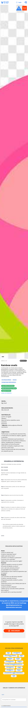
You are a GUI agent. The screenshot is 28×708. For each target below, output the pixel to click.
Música (19, 670)
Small (5, 403)
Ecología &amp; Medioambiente (9, 382)
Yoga (13, 676)
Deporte (20, 662)
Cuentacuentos (9, 662)
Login (19, 2)
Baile (21, 656)
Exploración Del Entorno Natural (9, 388)
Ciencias (14, 379)
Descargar (15, 631)
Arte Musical (17, 653)
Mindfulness (10, 670)
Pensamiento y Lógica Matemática (14, 673)
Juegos (19, 667)
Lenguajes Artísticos (6, 390)
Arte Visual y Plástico (6, 379)
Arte (8, 653)
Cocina (18, 659)
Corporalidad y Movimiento (8, 385)
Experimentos (10, 667)
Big (2, 403)
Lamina (2, 535)
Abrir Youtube (4, 467)
